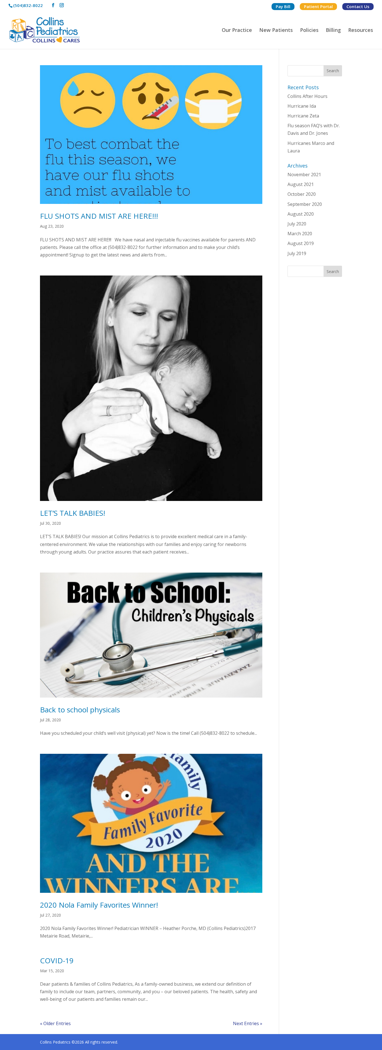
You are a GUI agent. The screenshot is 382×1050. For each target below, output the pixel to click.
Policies (309, 30)
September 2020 (304, 204)
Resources (360, 30)
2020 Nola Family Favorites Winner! (99, 905)
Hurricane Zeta (303, 116)
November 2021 (304, 174)
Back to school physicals (80, 710)
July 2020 (296, 224)
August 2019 (300, 243)
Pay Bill (283, 6)
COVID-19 (57, 960)
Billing (333, 30)
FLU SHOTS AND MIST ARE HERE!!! (99, 216)
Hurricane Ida (301, 106)
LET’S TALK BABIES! (72, 513)
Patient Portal (318, 6)
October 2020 (301, 194)
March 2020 (299, 233)
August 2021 (300, 184)
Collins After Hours (307, 96)
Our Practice (237, 30)
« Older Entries (55, 1023)
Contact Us (357, 6)
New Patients (276, 30)
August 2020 (300, 214)
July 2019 (296, 253)
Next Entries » (247, 1023)
